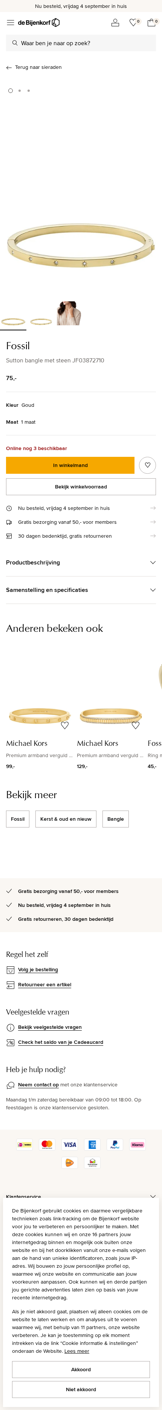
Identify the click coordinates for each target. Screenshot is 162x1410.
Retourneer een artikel (44, 984)
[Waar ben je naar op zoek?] (15, 43)
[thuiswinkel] (92, 1167)
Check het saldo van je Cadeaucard (60, 1042)
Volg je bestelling (38, 969)
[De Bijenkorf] (39, 22)
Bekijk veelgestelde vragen (50, 1027)
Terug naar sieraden (38, 67)
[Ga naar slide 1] (10, 90)
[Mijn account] (115, 22)
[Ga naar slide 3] (28, 90)
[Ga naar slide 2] (19, 90)
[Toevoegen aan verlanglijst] (147, 465)
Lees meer (76, 1351)
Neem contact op (38, 1084)
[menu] (10, 23)
